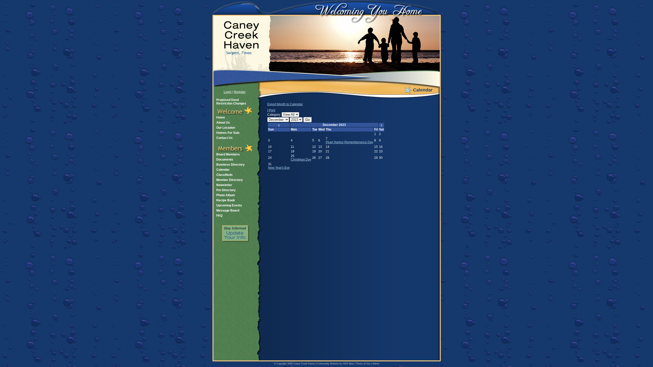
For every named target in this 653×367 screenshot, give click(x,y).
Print (272, 110)
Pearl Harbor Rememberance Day (349, 142)
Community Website (328, 363)
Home (220, 117)
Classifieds (224, 175)
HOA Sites (348, 363)
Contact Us (224, 138)
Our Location (225, 127)
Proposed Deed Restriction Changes (231, 101)
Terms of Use (363, 363)
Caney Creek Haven (304, 363)
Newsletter (224, 185)
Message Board (227, 210)
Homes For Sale (228, 133)
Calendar (223, 170)
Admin (376, 363)
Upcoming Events (229, 205)
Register (240, 92)
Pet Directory (226, 190)
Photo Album (225, 195)
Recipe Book (225, 200)
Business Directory (230, 164)
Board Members (228, 154)
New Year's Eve (279, 167)
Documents (224, 159)
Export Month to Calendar (285, 104)
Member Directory (229, 180)
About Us (223, 122)
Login (228, 92)
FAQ (219, 215)
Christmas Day (301, 159)
